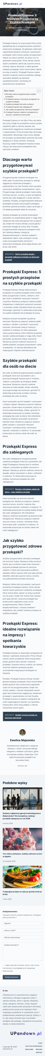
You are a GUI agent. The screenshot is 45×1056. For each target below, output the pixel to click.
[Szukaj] (41, 4)
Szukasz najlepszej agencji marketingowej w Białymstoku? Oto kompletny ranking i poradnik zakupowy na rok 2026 (22, 816)
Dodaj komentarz (11, 945)
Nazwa (7, 923)
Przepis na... (22, 30)
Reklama (39, 1049)
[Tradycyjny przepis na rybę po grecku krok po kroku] (22, 877)
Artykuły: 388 (22, 766)
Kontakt (39, 1052)
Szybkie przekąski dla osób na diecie (20, 104)
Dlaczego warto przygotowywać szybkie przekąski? (20, 95)
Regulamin (29, 1049)
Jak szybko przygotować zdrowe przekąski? (22, 109)
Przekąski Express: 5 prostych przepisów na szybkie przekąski (22, 100)
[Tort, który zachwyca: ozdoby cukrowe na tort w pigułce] (22, 839)
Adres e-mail (10, 930)
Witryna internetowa (12, 937)
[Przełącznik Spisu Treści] (37, 91)
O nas (40, 1043)
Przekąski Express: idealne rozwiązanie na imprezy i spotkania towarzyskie (22, 113)
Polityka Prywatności (33, 1046)
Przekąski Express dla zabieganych (19, 107)
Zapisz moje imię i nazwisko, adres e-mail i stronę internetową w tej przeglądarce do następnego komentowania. (21, 968)
